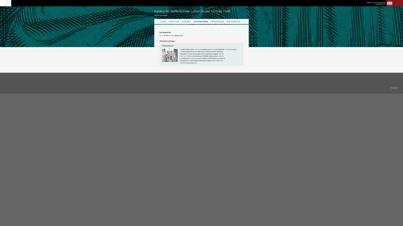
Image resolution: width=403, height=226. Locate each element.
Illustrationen (200, 21)
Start (163, 21)
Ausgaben (186, 21)
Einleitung (174, 21)
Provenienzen (217, 21)
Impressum (395, 88)
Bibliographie (233, 21)
